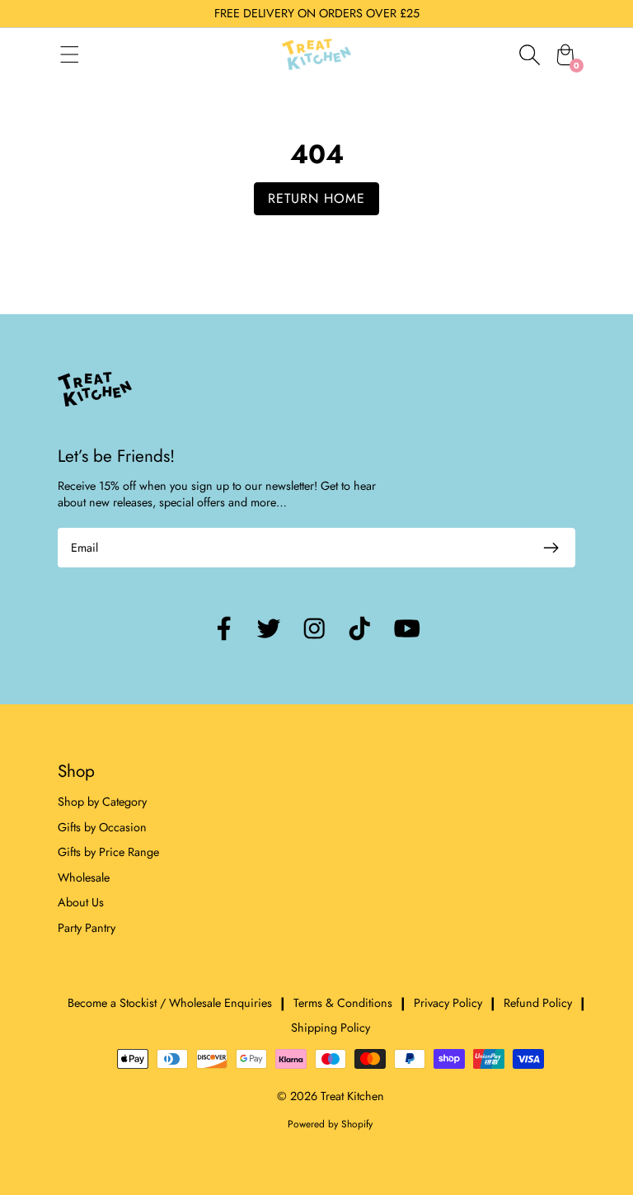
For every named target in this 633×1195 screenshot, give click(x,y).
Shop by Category (102, 801)
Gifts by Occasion (102, 827)
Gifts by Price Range (108, 852)
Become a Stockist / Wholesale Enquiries (170, 1003)
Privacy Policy (448, 1003)
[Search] (529, 54)
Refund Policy (538, 1003)
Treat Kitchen (352, 1096)
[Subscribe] (550, 547)
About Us (81, 902)
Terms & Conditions (342, 1003)
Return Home (316, 198)
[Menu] (85, 54)
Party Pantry (86, 928)
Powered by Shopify (330, 1124)
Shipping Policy (330, 1027)
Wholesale (84, 877)
